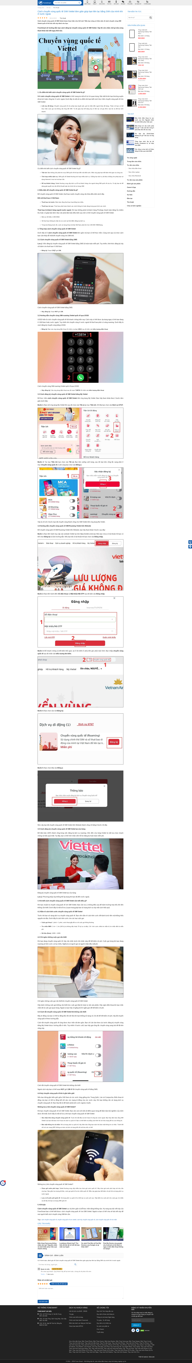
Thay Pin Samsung (101, 1345)
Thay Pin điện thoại (105, 1343)
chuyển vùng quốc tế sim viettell (67, 1219)
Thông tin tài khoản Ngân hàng (105, 1317)
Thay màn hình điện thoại (76, 1343)
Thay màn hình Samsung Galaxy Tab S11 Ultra (145, 58)
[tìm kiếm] (79, 2)
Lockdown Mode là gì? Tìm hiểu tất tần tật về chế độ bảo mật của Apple (70, 1245)
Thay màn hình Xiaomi (79, 1352)
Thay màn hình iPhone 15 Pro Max (124, 1350)
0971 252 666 (43, 1316)
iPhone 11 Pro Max (113, 1345)
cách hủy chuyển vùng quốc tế (86, 1219)
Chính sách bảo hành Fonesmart (78, 1320)
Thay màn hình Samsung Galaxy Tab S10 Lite (145, 87)
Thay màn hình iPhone (118, 1343)
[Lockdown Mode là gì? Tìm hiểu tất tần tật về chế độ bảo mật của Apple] (70, 1234)
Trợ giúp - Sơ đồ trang (103, 1320)
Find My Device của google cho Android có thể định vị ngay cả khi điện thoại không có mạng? (113, 1245)
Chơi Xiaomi (100, 1329)
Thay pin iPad (130, 1348)
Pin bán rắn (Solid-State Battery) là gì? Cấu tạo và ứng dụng (144, 135)
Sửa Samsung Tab (115, 1346)
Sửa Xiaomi (140, 1345)
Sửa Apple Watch (127, 1346)
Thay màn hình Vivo (133, 1352)
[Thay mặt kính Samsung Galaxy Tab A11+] (132, 38)
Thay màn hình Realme (106, 1352)
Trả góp (71, 1314)
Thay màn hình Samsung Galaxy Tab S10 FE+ (145, 100)
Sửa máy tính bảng (97, 1346)
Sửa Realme (79, 1346)
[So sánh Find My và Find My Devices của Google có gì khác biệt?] (91, 1234)
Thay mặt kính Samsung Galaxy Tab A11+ (145, 31)
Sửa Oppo (148, 1345)
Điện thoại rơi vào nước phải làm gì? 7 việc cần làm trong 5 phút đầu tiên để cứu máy (144, 127)
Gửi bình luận (43, 1301)
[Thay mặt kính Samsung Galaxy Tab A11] (132, 52)
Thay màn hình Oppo (92, 1352)
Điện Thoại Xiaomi (98, 1341)
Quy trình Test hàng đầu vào (105, 1311)
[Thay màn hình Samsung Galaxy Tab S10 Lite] (132, 94)
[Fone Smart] (44, 2)
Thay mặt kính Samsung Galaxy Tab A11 (145, 45)
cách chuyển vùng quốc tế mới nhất (106, 1219)
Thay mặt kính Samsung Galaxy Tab (114, 1348)
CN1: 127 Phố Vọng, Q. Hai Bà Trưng (50, 1314)
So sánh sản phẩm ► (103, 1326)
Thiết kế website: (143, 1357)
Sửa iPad (107, 1346)
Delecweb (151, 1357)
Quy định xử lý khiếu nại (104, 1323)
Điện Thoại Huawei (134, 1341)
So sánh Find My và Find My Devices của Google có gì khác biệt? (91, 1245)
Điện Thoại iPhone (87, 1341)
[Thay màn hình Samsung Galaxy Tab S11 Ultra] (132, 65)
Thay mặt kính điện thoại (92, 1343)
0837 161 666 (43, 1320)
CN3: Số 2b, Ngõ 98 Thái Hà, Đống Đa (50, 1323)
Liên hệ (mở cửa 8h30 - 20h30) (78, 1311)
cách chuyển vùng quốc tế (49, 1219)
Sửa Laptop (136, 1346)
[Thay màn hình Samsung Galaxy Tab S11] (132, 79)
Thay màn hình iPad (146, 1346)
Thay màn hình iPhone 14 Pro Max (103, 1350)
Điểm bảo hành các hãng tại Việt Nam (80, 1323)
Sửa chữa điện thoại (75, 1341)
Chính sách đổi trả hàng (76, 1317)
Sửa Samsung (132, 1345)
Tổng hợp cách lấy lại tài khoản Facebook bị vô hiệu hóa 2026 (144, 143)
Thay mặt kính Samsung (88, 1345)
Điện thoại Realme (110, 1341)
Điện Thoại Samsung (122, 1341)
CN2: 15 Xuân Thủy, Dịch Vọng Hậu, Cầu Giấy (52, 1318)
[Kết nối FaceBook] (133, 1330)
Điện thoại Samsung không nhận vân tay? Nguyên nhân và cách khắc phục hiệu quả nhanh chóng (47, 1245)
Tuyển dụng (100, 1332)
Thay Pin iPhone (144, 1343)
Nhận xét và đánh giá (45, 1280)
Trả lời (43, 1274)
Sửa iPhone (123, 1345)
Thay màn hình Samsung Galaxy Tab (80, 1348)
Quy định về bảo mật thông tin (105, 1314)
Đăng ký (136, 1325)
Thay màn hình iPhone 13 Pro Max (82, 1350)
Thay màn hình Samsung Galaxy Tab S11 (145, 72)
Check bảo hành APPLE (76, 1326)
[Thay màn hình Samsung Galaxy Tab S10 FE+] (132, 107)
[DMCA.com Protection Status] (145, 1331)
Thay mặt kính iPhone (132, 1343)
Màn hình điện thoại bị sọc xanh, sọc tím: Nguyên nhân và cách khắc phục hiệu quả (144, 120)
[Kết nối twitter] (137, 1330)
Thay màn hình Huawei (120, 1352)
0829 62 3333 (43, 1325)
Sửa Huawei (87, 1346)
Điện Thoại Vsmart (145, 1341)
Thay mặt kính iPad (97, 1348)
